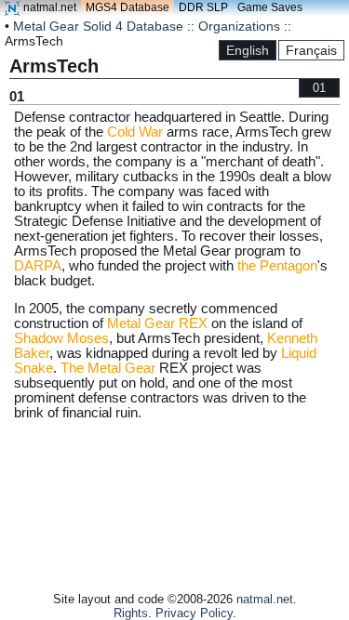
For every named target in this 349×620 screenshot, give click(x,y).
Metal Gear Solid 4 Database (98, 26)
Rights (131, 613)
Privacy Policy (194, 613)
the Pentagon (277, 265)
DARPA (37, 265)
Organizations (239, 26)
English (247, 50)
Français (311, 50)
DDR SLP (203, 7)
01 (319, 88)
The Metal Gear (107, 368)
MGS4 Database (127, 7)
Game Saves (269, 7)
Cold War (135, 132)
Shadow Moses (61, 338)
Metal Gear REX (157, 323)
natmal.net (49, 7)
